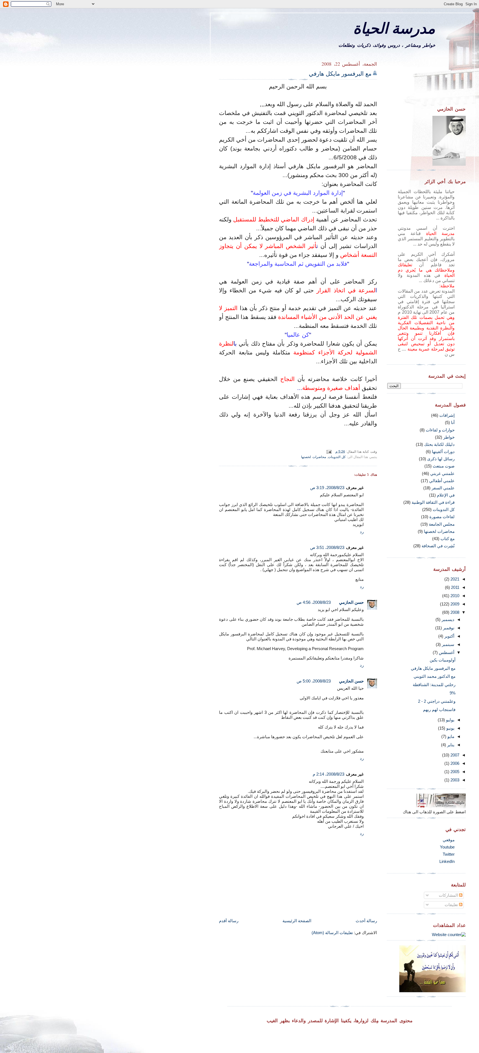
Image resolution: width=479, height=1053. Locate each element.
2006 (454, 763)
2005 (454, 771)
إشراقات (447, 415)
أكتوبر (448, 636)
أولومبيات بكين (442, 660)
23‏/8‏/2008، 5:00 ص (314, 681)
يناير (450, 744)
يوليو (449, 719)
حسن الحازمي (351, 602)
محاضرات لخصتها (313, 457)
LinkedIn (447, 861)
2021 (454, 579)
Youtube (447, 847)
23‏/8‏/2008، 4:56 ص (314, 602)
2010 (454, 595)
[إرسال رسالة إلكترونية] (329, 451)
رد (362, 531)
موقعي (449, 839)
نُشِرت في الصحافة (438, 545)
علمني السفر (443, 487)
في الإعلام (446, 495)
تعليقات (452, 904)
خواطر (449, 437)
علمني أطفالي (442, 480)
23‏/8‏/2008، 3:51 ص (327, 547)
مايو (450, 736)
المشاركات (449, 895)
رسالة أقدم (228, 920)
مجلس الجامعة (442, 524)
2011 (454, 587)
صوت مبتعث (444, 466)
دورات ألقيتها (443, 451)
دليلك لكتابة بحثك (439, 444)
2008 (454, 612)
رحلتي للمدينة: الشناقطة (434, 684)
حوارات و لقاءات (440, 430)
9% (452, 693)
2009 (454, 604)
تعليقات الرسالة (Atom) (332, 932)
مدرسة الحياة (394, 27)
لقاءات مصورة (442, 516)
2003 (454, 780)
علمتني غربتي (442, 473)
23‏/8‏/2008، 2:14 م (328, 774)
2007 (454, 755)
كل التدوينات (337, 457)
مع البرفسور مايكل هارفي (340, 73)
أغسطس (446, 652)
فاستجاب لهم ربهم (439, 709)
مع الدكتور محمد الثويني (434, 676)
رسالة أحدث (366, 920)
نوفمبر (448, 627)
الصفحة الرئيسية (296, 920)
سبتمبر (447, 644)
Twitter (449, 854)
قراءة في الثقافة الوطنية (433, 502)
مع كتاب (447, 538)
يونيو (449, 728)
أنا (453, 422)
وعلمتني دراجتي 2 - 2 (436, 701)
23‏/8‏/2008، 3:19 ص (327, 487)
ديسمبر (447, 619)
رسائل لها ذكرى (441, 458)
